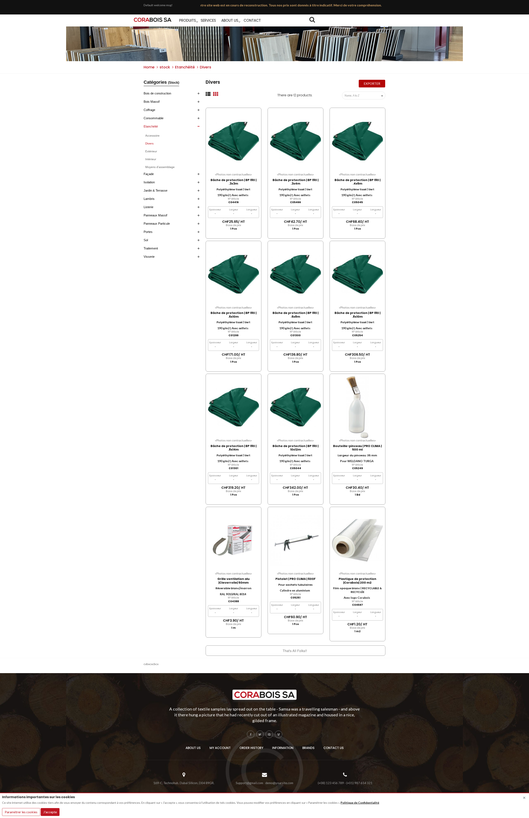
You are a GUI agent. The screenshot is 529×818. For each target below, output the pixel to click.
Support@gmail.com (249, 783)
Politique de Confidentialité (360, 802)
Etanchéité (151, 126)
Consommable (153, 118)
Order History (251, 748)
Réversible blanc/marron (233, 588)
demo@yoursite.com (279, 783)
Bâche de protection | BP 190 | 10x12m (295, 448)
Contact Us (333, 748)
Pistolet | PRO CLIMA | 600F (295, 579)
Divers (149, 143)
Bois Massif (152, 101)
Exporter (372, 83)
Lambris (149, 198)
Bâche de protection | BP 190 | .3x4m (295, 182)
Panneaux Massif (155, 215)
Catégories (161, 82)
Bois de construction (157, 93)
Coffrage (149, 110)
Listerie (148, 207)
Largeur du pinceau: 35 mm (357, 455)
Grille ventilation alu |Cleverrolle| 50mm (233, 581)
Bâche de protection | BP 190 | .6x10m (233, 315)
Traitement (151, 248)
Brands (308, 748)
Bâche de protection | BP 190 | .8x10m (357, 315)
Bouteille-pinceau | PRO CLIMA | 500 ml (357, 448)
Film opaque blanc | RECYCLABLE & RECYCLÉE (357, 590)
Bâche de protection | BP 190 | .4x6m (357, 182)
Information (282, 748)
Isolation (149, 182)
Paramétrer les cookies (21, 812)
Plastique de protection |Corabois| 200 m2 (357, 581)
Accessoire (152, 135)
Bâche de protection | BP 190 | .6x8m (295, 315)
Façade (149, 174)
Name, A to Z (365, 95)
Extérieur (151, 151)
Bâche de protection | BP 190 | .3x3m (233, 182)
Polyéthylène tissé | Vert (233, 189)
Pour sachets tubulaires (295, 585)
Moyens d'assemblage (160, 167)
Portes (148, 232)
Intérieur (150, 159)
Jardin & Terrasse (155, 190)
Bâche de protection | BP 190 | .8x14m (233, 448)
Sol (146, 240)
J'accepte (50, 812)
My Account (220, 748)
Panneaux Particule (157, 223)
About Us (193, 748)
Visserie (149, 256)
